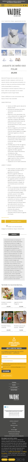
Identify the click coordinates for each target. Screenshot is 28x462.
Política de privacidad (14, 431)
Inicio (2, 21)
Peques (12, 21)
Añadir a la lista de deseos (15, 226)
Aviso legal (14, 429)
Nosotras (14, 390)
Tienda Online (7, 21)
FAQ (14, 427)
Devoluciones (14, 425)
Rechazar (12, 459)
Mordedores (10, 229)
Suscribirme (6, 371)
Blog (14, 385)
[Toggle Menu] (2, 5)
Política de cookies (14, 434)
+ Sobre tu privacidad (6, 375)
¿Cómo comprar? (14, 421)
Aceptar (4, 459)
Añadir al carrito (16, 221)
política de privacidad (16, 367)
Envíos (14, 423)
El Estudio (14, 387)
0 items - (26, 5)
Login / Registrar (23, 5)
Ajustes (18, 459)
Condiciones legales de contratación (14, 436)
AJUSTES (5, 456)
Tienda (14, 382)
